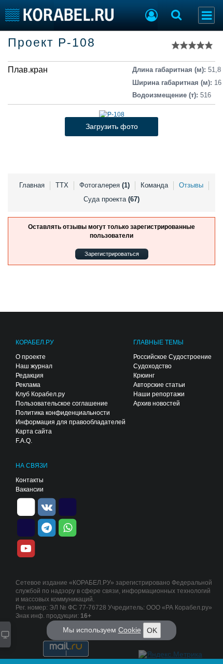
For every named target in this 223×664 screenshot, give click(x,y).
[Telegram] (46, 526)
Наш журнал (34, 366)
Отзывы (191, 185)
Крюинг (144, 375)
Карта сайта (34, 431)
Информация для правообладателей (71, 422)
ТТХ (61, 185)
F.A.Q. (24, 440)
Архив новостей (156, 403)
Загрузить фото (112, 126)
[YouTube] (26, 547)
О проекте (31, 356)
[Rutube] (67, 506)
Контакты (30, 480)
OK (152, 630)
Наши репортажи (159, 394)
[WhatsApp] (67, 526)
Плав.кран (28, 69)
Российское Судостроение (172, 356)
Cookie (129, 630)
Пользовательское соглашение (62, 403)
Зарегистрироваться (112, 254)
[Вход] (151, 16)
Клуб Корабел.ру (40, 394)
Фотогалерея (104, 185)
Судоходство (152, 366)
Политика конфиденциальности (63, 412)
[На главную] (59, 14)
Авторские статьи (159, 384)
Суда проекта (111, 199)
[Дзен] (26, 506)
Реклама (28, 384)
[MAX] (26, 526)
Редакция (30, 375)
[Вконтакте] (46, 506)
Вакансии (30, 489)
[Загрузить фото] (111, 114)
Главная (32, 185)
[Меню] (206, 15)
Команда (154, 185)
